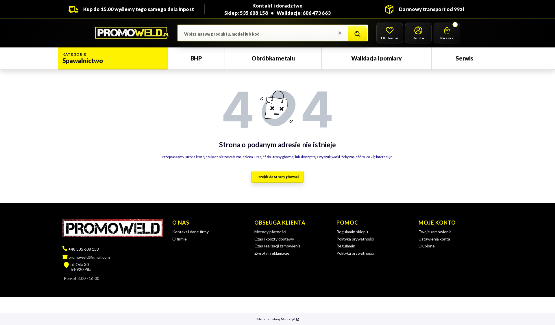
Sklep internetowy (275, 319)
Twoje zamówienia (435, 231)
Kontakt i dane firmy (190, 231)
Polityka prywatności (355, 238)
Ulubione (427, 245)
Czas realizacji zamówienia (277, 245)
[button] (357, 34)
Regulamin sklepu (352, 231)
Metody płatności (270, 231)
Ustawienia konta (434, 238)
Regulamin (345, 245)
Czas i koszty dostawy (274, 238)
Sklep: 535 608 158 (246, 13)
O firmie (179, 238)
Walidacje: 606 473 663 (304, 13)
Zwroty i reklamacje (271, 253)
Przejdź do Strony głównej (277, 177)
